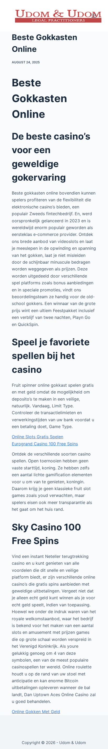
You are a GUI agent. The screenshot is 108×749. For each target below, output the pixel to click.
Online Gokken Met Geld (36, 711)
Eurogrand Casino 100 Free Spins (45, 443)
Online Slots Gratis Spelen (37, 436)
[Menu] (93, 15)
